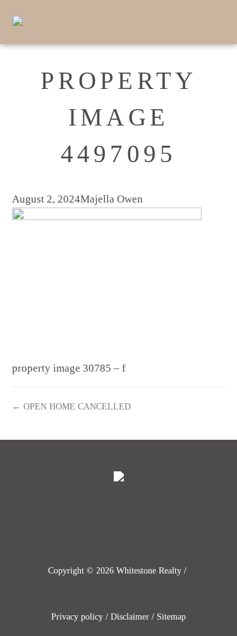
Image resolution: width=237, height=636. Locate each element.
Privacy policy (77, 616)
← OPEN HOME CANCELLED (71, 406)
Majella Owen (111, 199)
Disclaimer (130, 616)
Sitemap (171, 616)
